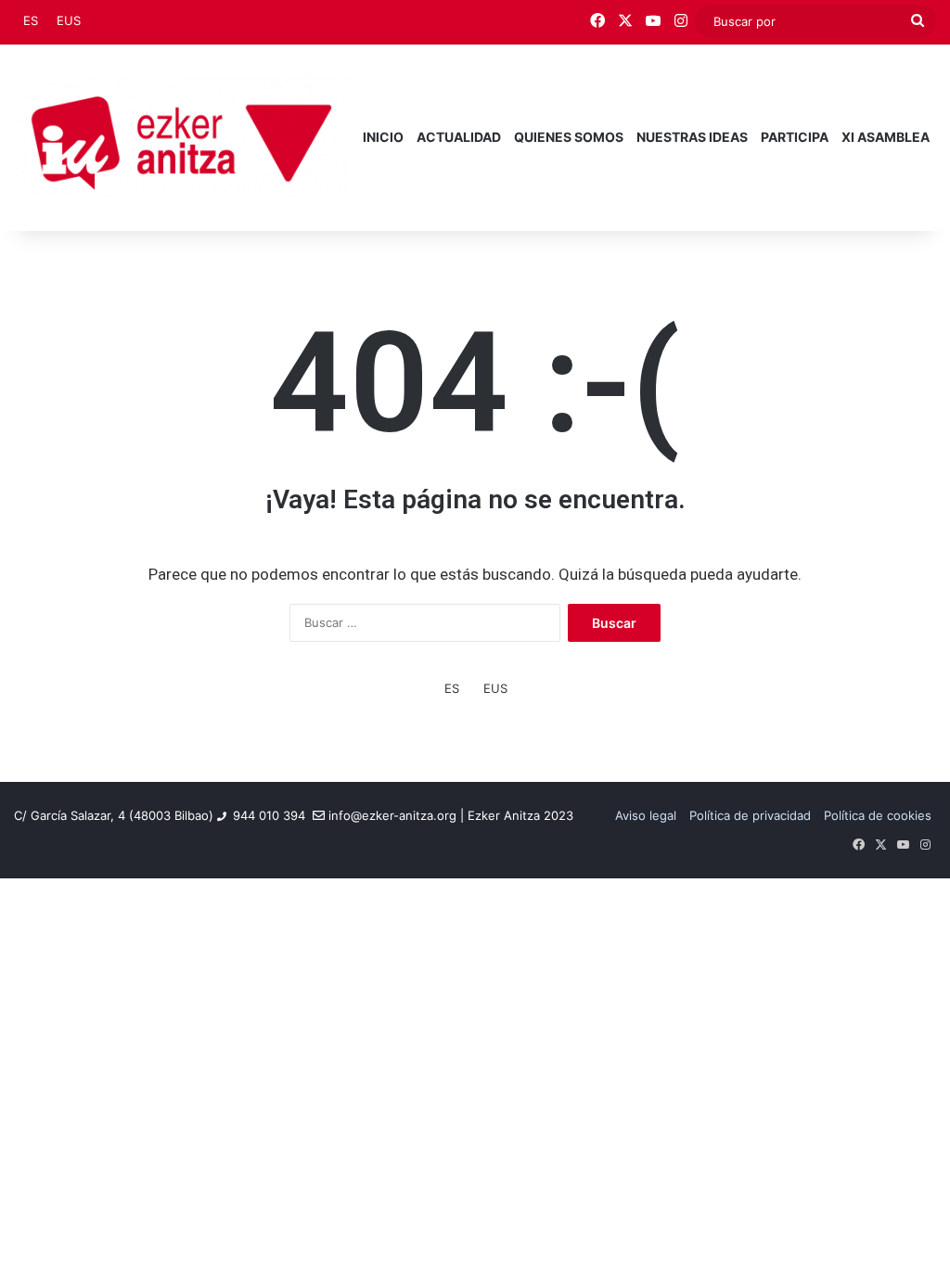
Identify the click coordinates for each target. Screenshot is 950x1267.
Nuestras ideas (692, 137)
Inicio (383, 137)
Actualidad (459, 137)
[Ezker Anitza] (185, 137)
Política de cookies (877, 815)
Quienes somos (568, 137)
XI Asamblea (885, 137)
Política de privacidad (750, 815)
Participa (794, 137)
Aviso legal (645, 815)
